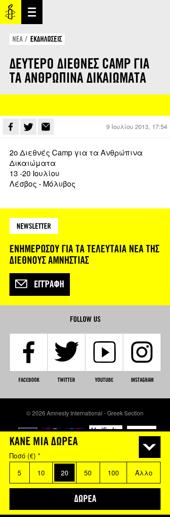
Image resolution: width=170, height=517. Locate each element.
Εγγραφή (49, 284)
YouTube (104, 380)
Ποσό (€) (24, 455)
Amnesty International (10, 12)
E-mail (46, 127)
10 (41, 472)
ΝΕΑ (17, 38)
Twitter (28, 127)
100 (113, 472)
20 (64, 472)
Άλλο (144, 472)
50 (88, 472)
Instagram (142, 380)
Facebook (11, 127)
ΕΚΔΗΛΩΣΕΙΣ (46, 38)
